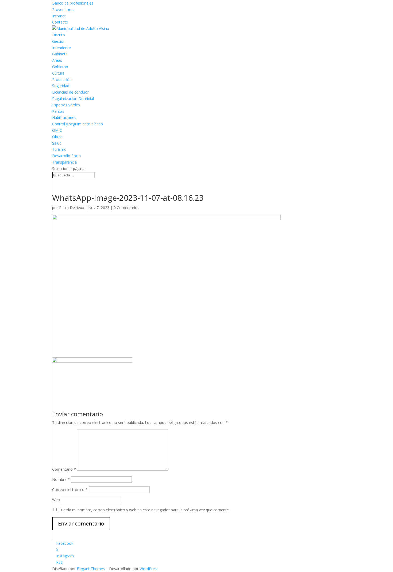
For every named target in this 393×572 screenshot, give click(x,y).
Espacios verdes (66, 104)
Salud (56, 143)
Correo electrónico (70, 489)
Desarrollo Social (67, 155)
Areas (57, 60)
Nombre (61, 479)
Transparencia (64, 162)
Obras (57, 136)
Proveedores (63, 9)
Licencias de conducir (70, 92)
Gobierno (60, 66)
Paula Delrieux (71, 207)
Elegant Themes (91, 568)
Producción (62, 79)
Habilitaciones (64, 117)
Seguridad (60, 85)
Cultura (58, 73)
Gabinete (60, 53)
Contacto (60, 22)
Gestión (59, 41)
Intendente (61, 47)
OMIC (57, 130)
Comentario (64, 469)
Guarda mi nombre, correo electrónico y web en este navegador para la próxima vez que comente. (144, 509)
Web (56, 499)
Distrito (58, 34)
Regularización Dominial (73, 98)
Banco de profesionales (72, 3)
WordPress (149, 568)
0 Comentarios (126, 207)
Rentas (58, 111)
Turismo (59, 149)
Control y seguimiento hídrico (77, 123)
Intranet (59, 15)
